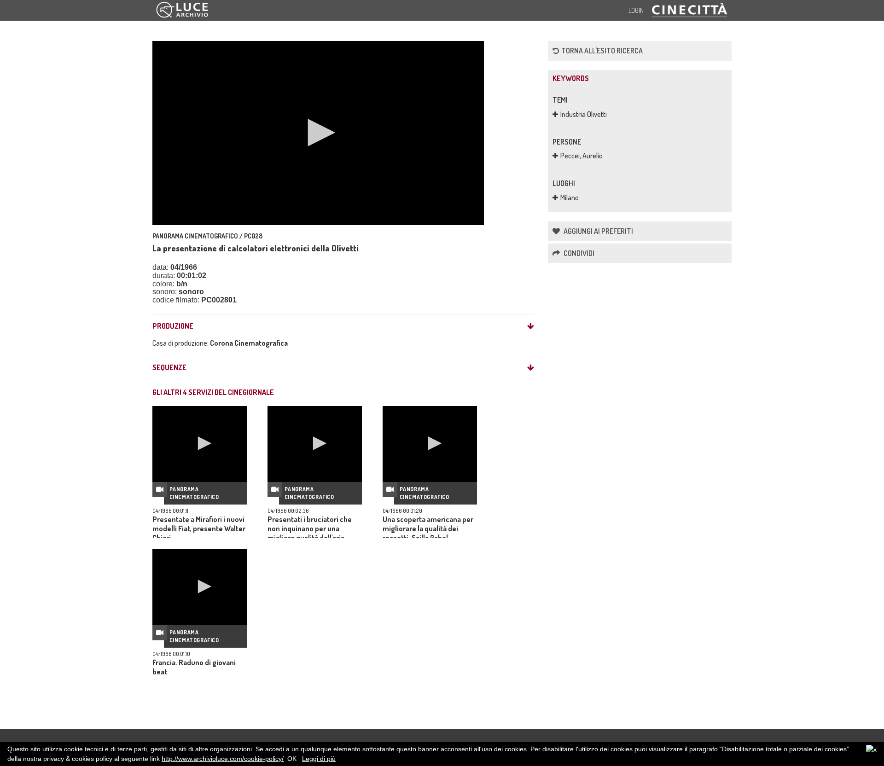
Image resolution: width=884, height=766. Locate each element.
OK (292, 758)
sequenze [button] (169, 368)
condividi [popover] (578, 253)
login (636, 10)
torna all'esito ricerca (602, 50)
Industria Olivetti (583, 114)
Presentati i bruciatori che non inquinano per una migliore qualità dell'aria (310, 528)
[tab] (343, 326)
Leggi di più (319, 758)
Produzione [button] (172, 326)
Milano (569, 197)
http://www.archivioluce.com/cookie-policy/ (223, 758)
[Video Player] (318, 133)
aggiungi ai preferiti (597, 231)
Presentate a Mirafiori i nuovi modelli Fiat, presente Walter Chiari (198, 528)
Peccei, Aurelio (581, 155)
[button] (318, 132)
